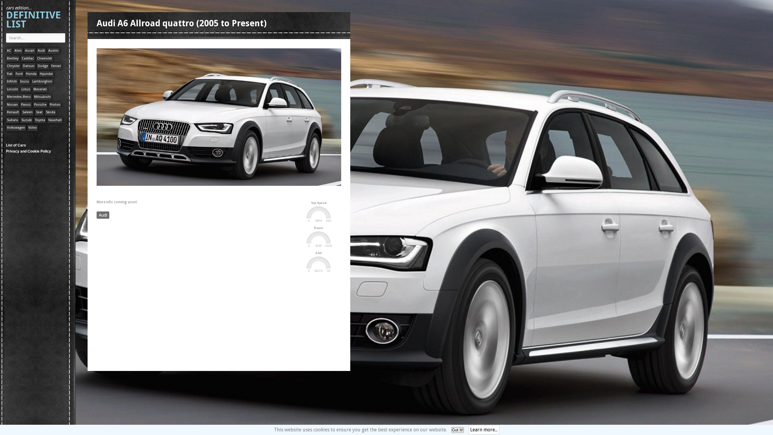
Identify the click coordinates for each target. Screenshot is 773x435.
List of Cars (16, 145)
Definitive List (33, 17)
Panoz (26, 105)
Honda (31, 74)
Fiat (9, 74)
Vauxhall (55, 120)
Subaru (12, 120)
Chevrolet (44, 58)
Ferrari (56, 66)
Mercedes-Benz (19, 97)
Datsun (28, 66)
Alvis (18, 51)
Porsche (40, 105)
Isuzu (24, 81)
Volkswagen (16, 128)
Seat (39, 112)
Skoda (50, 112)
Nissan (12, 105)
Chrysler (13, 66)
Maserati (40, 89)
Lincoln (12, 89)
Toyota (40, 120)
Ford (19, 74)
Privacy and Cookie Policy (28, 151)
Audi (41, 51)
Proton (55, 105)
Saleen (27, 112)
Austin (53, 51)
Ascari (29, 51)
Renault (13, 112)
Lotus (25, 89)
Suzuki (26, 120)
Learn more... (484, 430)
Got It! (457, 430)
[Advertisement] (206, 191)
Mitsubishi (42, 97)
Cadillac (28, 58)
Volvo (32, 128)
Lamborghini (42, 81)
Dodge (43, 66)
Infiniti (12, 81)
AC (9, 51)
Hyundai (46, 74)
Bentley (12, 58)
